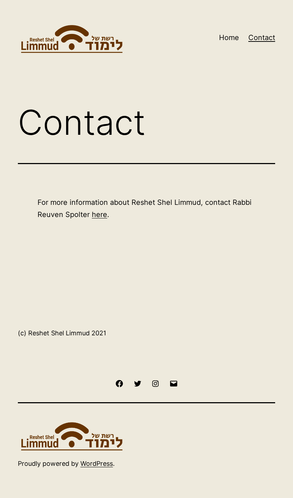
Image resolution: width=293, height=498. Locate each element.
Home (229, 37)
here (99, 214)
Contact (261, 37)
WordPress (96, 463)
